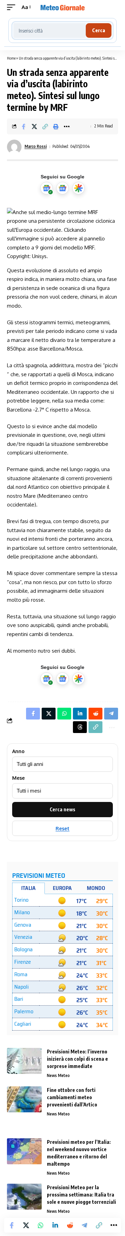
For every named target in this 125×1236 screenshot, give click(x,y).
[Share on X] (34, 126)
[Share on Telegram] (84, 1225)
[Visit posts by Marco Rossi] (14, 147)
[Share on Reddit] (69, 1225)
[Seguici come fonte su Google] (46, 188)
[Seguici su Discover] (78, 188)
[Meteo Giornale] (62, 7)
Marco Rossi (36, 146)
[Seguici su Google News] (62, 188)
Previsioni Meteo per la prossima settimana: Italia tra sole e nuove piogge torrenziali (81, 1194)
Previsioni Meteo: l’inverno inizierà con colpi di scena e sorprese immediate (77, 1059)
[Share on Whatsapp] (40, 1225)
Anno (18, 751)
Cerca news (62, 809)
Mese (18, 778)
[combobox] (50, 30)
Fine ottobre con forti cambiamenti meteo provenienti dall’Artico (72, 1097)
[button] (13, 7)
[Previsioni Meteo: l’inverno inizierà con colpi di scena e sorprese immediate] (24, 1061)
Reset (62, 828)
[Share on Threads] (80, 727)
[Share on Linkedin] (55, 1225)
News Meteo (58, 1075)
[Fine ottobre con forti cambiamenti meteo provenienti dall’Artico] (24, 1099)
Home (11, 58)
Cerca (98, 30)
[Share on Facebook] (23, 126)
